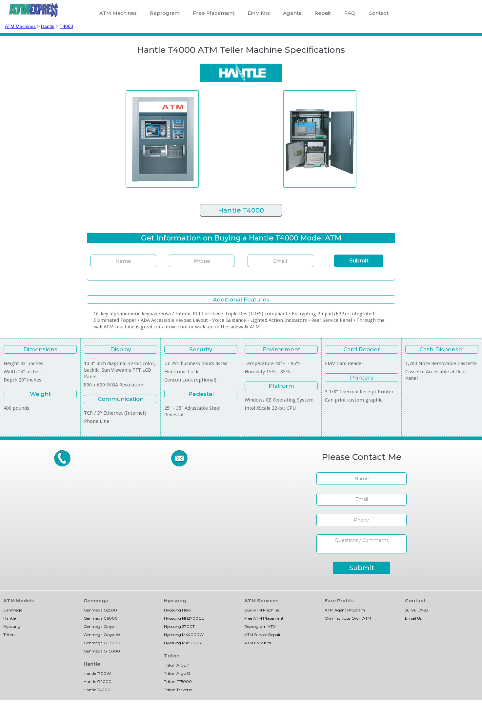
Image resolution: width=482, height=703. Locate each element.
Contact (379, 13)
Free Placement (213, 13)
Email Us (413, 618)
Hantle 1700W (97, 673)
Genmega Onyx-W (102, 634)
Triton (9, 634)
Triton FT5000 (178, 681)
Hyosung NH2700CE (184, 618)
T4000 (66, 26)
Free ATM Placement (264, 618)
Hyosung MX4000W (184, 634)
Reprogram (165, 13)
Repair (322, 13)
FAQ (349, 13)
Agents (292, 13)
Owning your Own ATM (348, 618)
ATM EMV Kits (257, 642)
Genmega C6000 (101, 618)
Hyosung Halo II (178, 610)
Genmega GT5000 (102, 651)
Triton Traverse (178, 689)
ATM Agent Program (345, 610)
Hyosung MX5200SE (183, 642)
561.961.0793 (416, 610)
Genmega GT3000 (102, 642)
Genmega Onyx (99, 626)
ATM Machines (118, 13)
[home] (33, 10)
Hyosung (11, 626)
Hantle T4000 (97, 689)
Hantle (47, 26)
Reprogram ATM (260, 626)
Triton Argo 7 (176, 665)
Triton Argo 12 (177, 673)
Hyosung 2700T (179, 626)
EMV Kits (259, 13)
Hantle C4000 (97, 681)
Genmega (12, 610)
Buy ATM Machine (261, 610)
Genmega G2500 (100, 610)
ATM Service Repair (262, 634)
